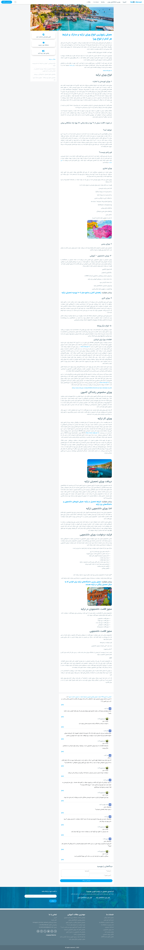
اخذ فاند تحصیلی (109, 927)
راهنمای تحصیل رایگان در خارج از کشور (75, 922)
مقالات (88, 2)
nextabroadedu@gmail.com (46, 927)
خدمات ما (96, 2)
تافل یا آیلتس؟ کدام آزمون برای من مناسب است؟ (73, 927)
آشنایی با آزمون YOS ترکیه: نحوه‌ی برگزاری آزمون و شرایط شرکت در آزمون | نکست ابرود (90, 697)
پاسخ (62, 704)
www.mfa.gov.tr (107, 70)
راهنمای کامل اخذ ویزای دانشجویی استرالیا (74, 929)
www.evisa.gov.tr (85, 347)
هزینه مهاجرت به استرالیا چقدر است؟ (76, 925)
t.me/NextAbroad (43, 925)
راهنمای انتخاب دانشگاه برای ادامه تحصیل (74, 917)
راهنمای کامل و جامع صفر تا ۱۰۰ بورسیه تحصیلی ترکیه (81, 292)
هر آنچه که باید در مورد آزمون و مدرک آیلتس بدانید (72, 937)
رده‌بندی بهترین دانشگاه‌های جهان (76, 920)
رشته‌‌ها (103, 2)
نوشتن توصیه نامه (109, 932)
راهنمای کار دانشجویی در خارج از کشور (75, 932)
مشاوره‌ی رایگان (6, 2)
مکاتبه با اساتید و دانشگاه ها (106, 922)
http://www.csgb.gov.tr (92, 433)
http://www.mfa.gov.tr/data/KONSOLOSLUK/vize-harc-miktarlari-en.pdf (91, 388)
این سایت (71, 65)
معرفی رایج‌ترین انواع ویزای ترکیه (77, 939)
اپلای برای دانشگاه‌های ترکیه (103, 897)
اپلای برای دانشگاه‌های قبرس (85, 897)
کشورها (124, 2)
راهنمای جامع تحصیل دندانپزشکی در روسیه (44, 74)
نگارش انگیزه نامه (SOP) (107, 937)
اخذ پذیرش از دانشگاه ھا (107, 925)
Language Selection (51, 935)
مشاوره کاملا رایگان (109, 917)
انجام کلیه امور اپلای (109, 920)
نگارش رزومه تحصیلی (108, 934)
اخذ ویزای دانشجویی (108, 929)
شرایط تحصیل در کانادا (79, 934)
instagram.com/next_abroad (40, 922)
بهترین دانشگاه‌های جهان (114, 2)
